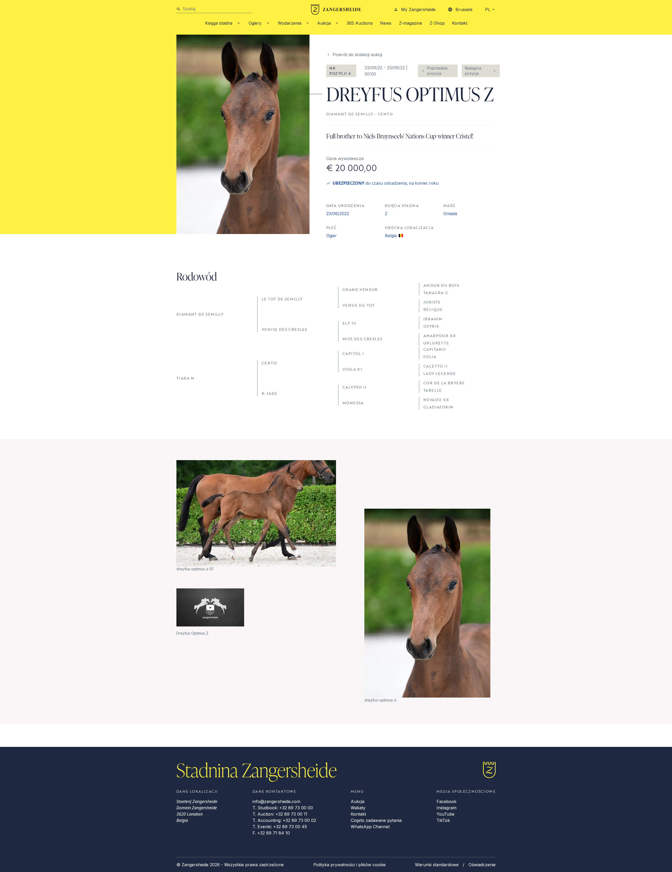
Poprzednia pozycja (437, 71)
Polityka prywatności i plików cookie (349, 864)
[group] (256, 516)
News (385, 23)
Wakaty (358, 807)
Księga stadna (218, 23)
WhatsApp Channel (370, 826)
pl (487, 9)
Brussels (463, 9)
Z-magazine (410, 23)
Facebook (446, 801)
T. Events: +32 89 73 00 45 (280, 826)
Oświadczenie (482, 864)
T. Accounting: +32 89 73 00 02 (284, 820)
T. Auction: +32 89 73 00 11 (280, 814)
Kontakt (459, 23)
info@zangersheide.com (276, 801)
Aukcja (324, 23)
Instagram (446, 807)
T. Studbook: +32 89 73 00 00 (283, 807)
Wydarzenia (289, 23)
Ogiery (255, 23)
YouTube (445, 814)
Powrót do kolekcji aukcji (357, 54)
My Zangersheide (418, 9)
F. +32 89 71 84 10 (271, 833)
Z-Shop (437, 23)
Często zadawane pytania (376, 820)
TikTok (443, 820)
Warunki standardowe (437, 864)
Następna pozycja (473, 71)
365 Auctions (359, 23)
